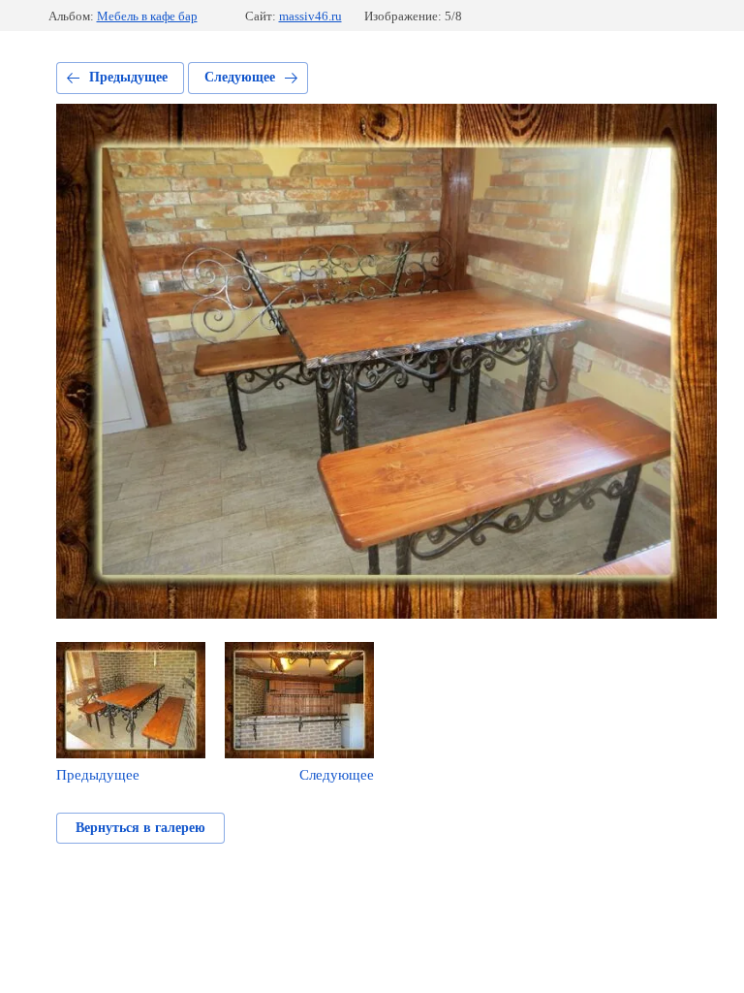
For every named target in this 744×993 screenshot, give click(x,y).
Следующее (239, 77)
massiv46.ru (310, 16)
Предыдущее (128, 77)
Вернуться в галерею (140, 827)
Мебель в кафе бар (147, 16)
